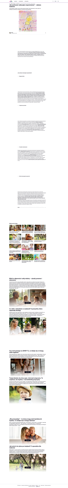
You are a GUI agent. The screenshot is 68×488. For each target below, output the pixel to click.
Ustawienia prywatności (31, 486)
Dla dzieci (15, 1)
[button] (55, 1)
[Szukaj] (53, 1)
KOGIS (12, 32)
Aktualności (26, 1)
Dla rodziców (21, 1)
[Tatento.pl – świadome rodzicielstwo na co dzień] (11, 1)
